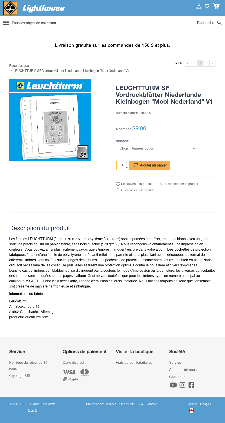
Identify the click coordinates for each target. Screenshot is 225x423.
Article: (179, 63)
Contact (152, 404)
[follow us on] (173, 386)
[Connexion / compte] (199, 6)
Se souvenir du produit (136, 184)
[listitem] (50, 120)
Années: (122, 141)
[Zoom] (83, 154)
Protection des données (101, 404)
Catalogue (177, 377)
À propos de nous (183, 370)
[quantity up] (127, 163)
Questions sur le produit (137, 190)
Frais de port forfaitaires (134, 362)
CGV (141, 404)
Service (175, 362)
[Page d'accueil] (34, 8)
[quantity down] (127, 167)
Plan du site (126, 404)
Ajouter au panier (153, 165)
